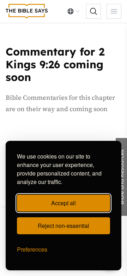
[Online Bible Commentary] (27, 11)
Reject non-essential (63, 226)
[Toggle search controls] (93, 11)
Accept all (63, 203)
